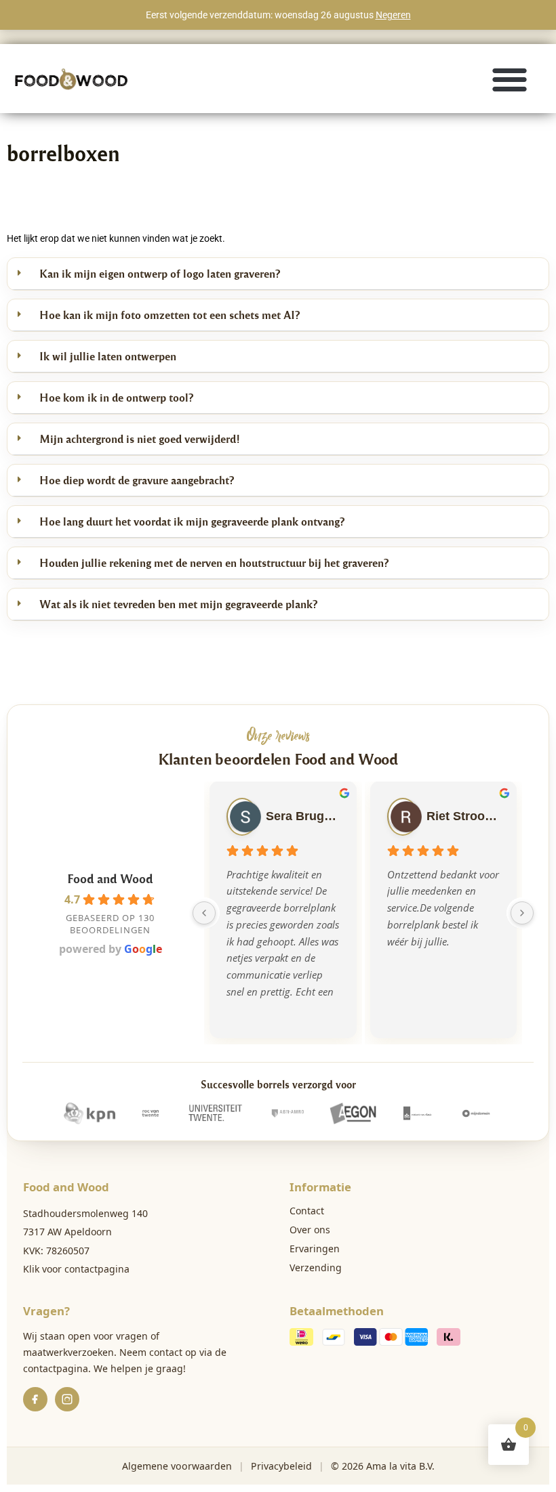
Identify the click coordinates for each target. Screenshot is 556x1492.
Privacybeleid (281, 1465)
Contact (307, 1210)
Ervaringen (315, 1248)
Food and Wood (110, 878)
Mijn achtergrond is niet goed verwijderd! (139, 438)
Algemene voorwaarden (177, 1465)
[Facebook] (35, 1399)
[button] (510, 79)
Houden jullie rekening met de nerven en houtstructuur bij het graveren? (214, 562)
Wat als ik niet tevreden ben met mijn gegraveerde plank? (178, 604)
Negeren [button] (393, 14)
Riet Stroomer (463, 816)
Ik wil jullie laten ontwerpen (107, 356)
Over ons (310, 1229)
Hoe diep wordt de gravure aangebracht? (136, 480)
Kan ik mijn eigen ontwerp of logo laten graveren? (159, 273)
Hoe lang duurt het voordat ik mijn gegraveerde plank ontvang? (191, 521)
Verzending (316, 1267)
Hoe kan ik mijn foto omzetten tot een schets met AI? (169, 314)
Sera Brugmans (302, 816)
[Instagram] (67, 1399)
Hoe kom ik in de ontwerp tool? (116, 397)
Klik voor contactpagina (76, 1268)
